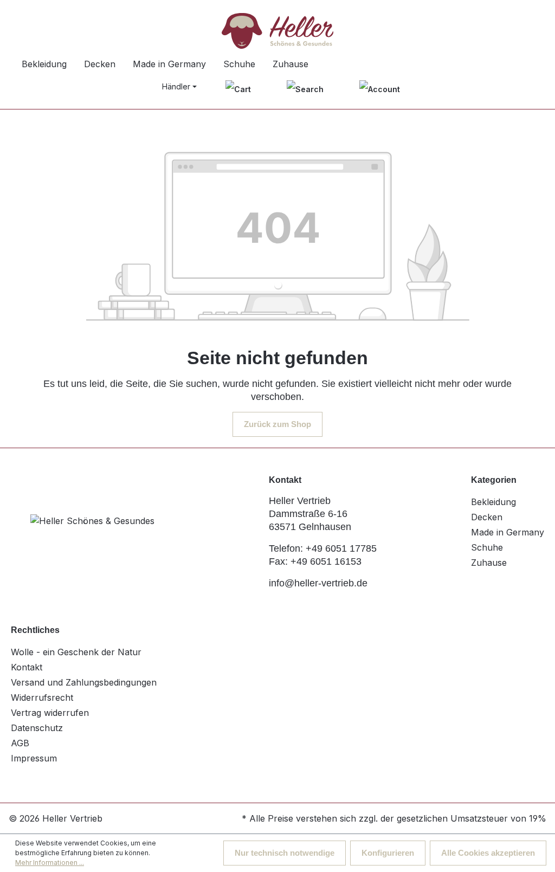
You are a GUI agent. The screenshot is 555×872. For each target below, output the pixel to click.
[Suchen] (305, 88)
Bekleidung (493, 501)
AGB (20, 743)
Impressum (34, 758)
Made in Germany (507, 532)
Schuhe (487, 547)
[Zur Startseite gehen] (277, 31)
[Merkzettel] (238, 88)
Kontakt (26, 667)
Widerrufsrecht (42, 697)
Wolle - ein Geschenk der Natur (76, 652)
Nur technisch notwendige (284, 852)
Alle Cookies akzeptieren (488, 852)
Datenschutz (37, 727)
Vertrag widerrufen (50, 712)
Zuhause (489, 562)
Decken (486, 517)
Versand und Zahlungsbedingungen (84, 682)
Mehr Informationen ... (49, 862)
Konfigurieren (388, 852)
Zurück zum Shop (277, 424)
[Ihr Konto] (379, 88)
